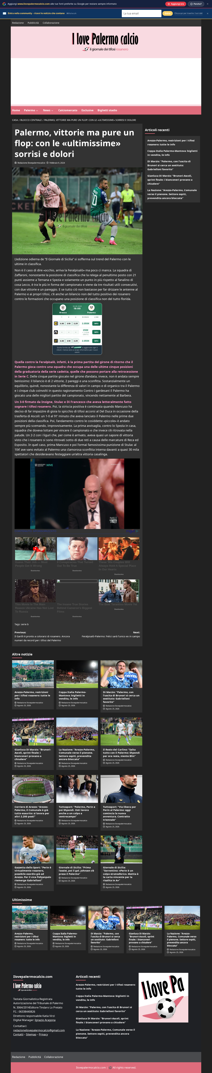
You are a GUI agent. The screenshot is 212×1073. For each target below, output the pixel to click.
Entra (167, 13)
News (46, 110)
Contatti (18, 1034)
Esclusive (87, 110)
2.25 (76, 323)
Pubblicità (33, 22)
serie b (25, 624)
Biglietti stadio (107, 110)
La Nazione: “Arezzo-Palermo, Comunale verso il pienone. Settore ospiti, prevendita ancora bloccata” (77, 754)
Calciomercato (67, 110)
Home (16, 110)
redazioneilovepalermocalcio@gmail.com (39, 1030)
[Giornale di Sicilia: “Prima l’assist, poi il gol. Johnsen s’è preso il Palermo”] (77, 849)
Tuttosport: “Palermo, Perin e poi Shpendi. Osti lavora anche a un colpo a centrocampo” (77, 811)
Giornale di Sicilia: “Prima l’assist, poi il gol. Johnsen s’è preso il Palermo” (76, 870)
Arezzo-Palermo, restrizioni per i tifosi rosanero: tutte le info (32, 695)
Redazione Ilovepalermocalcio (31, 162)
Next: (111, 634)
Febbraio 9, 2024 (57, 162)
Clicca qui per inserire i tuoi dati (188, 13)
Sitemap (31, 1034)
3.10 (69, 323)
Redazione (18, 22)
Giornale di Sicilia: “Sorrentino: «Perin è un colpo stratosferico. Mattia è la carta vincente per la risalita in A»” (120, 874)
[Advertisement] (106, 81)
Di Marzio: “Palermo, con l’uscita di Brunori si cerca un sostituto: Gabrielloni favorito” (121, 696)
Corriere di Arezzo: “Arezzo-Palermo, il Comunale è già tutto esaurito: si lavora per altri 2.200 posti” (32, 811)
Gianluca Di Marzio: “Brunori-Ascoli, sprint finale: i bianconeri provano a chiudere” (33, 754)
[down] (37, 110)
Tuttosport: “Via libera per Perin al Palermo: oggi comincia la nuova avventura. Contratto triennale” (119, 813)
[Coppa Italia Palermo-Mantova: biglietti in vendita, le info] (77, 674)
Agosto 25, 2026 (24, 705)
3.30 (62, 323)
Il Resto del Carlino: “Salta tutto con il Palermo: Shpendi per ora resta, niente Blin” (121, 753)
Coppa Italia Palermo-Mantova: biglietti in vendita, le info (72, 695)
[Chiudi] (207, 4)
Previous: (42, 636)
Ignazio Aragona (45, 1020)
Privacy (43, 1034)
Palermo (29, 110)
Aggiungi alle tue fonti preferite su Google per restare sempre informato (62, 3)
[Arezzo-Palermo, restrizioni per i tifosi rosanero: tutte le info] (33, 674)
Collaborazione (51, 22)
